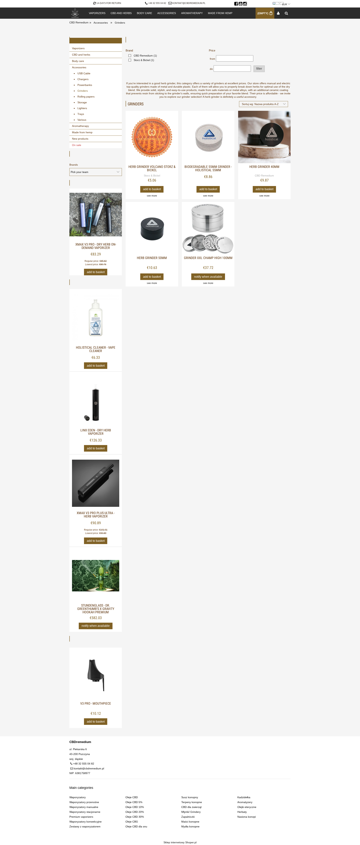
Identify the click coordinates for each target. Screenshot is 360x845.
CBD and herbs (81, 54)
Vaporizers (78, 48)
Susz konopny (189, 797)
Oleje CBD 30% (134, 816)
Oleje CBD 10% (134, 807)
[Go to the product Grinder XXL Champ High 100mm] (208, 228)
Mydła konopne (190, 826)
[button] (152, 196)
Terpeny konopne (191, 802)
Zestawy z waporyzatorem (84, 826)
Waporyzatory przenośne (84, 802)
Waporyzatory (77, 797)
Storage (82, 102)
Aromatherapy (80, 125)
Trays (80, 113)
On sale (76, 145)
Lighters (82, 108)
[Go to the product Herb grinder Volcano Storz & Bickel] (152, 137)
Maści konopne (190, 821)
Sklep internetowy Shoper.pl (180, 842)
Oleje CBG (131, 821)
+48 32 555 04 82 (157, 3)
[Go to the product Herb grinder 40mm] (264, 137)
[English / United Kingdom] (278, 2)
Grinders (82, 90)
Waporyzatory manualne (83, 807)
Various (81, 119)
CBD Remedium (264, 175)
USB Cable (83, 73)
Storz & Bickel (152, 175)
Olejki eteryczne (246, 807)
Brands (73, 164)
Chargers (82, 79)
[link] (142, 55)
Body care (78, 61)
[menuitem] (97, 13)
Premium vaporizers (81, 816)
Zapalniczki (188, 816)
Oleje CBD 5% (133, 802)
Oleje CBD (131, 797)
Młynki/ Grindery (191, 811)
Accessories (79, 67)
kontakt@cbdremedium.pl (189, 3)
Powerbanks (84, 84)
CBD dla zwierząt (191, 807)
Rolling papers (85, 96)
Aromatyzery (244, 802)
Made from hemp (82, 132)
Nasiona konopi (246, 816)
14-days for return (108, 3)
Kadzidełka (243, 797)
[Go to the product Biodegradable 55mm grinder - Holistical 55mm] (208, 137)
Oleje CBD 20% (134, 811)
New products (80, 138)
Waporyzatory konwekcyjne (85, 821)
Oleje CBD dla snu (136, 826)
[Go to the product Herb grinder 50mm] (152, 228)
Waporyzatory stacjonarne (84, 811)
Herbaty (242, 811)
